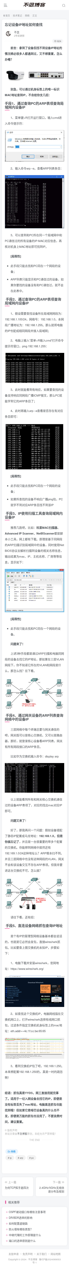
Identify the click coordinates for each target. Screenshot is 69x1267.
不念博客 (22, 1133)
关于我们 (42, 1254)
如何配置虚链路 (18, 1223)
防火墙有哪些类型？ (21, 1229)
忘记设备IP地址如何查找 (24, 24)
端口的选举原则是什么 (22, 1241)
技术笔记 (17, 15)
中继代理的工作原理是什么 (25, 1235)
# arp (20, 1157)
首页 (7, 15)
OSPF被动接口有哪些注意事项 (27, 1212)
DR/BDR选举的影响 (20, 1218)
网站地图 (56, 1254)
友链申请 (14, 1254)
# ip (10, 1157)
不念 (16, 32)
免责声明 (28, 1254)
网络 (27, 15)
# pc (31, 1157)
